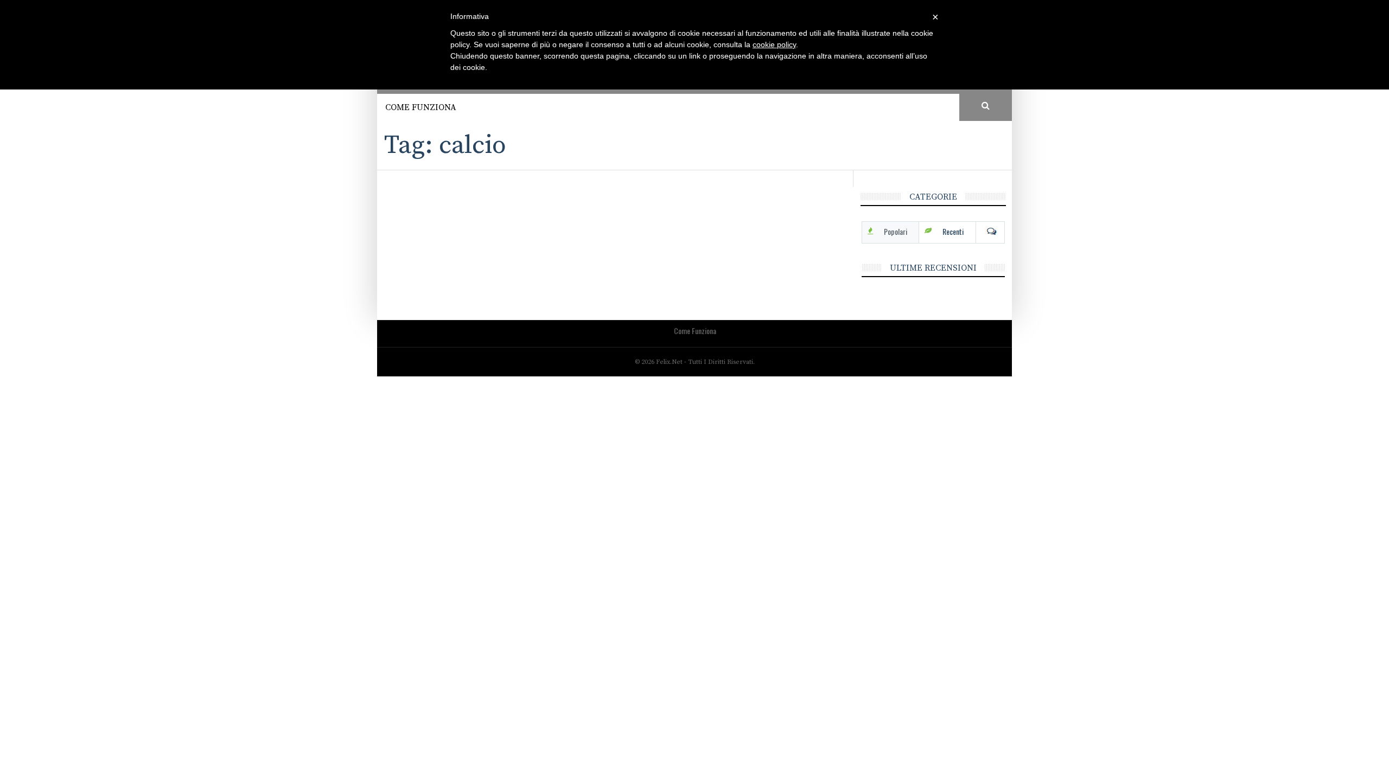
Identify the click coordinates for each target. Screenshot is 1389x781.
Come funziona (420, 107)
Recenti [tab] (953, 231)
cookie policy (774, 44)
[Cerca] (985, 106)
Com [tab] (990, 231)
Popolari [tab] (895, 231)
